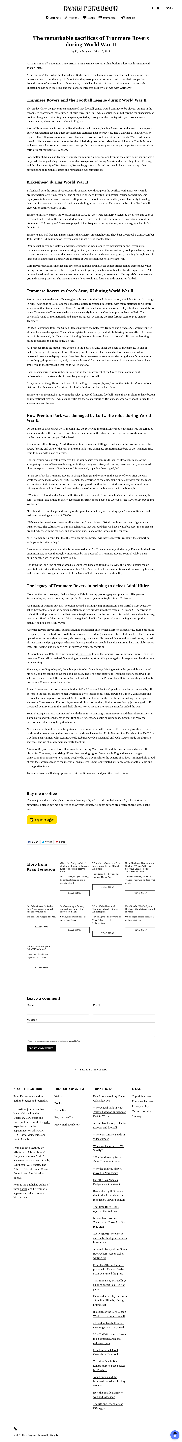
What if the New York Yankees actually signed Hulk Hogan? (105, 909)
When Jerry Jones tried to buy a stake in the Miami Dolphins (106, 866)
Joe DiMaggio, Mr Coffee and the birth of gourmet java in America (110, 1238)
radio (47, 1121)
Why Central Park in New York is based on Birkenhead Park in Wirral (109, 1112)
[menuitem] (53, 17)
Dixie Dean (84, 653)
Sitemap (136, 1116)
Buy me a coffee (63, 1117)
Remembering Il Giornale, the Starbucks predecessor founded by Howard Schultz (109, 1195)
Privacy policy (140, 1106)
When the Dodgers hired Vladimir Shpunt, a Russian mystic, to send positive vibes (74, 867)
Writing (58, 1096)
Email (96, 1005)
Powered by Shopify (48, 1435)
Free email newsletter (66, 1124)
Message (32, 1019)
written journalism (29, 1109)
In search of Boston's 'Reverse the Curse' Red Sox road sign (109, 1222)
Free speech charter (143, 1101)
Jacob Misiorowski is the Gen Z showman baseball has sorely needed (40, 909)
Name (30, 1005)
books (23, 1188)
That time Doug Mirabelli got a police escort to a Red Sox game (110, 1285)
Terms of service (141, 1111)
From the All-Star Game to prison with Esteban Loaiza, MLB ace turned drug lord (109, 1269)
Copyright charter (142, 1096)
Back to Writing (93, 1069)
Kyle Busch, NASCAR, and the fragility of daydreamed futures (140, 909)
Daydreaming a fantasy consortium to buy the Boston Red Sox (72, 909)
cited (43, 1160)
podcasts (32, 1193)
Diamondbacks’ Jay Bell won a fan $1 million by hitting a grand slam (110, 1300)
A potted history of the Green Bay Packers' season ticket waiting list (110, 1253)
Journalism (60, 1110)
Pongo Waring (104, 669)
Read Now (74, 893)
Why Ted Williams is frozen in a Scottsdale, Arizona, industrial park (109, 1338)
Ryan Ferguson (29, 1435)
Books (58, 1103)
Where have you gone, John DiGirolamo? (39, 948)
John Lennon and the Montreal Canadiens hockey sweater (109, 1381)
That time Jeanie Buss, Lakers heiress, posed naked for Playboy (109, 1365)
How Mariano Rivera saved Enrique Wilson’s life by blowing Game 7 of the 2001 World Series (140, 867)
